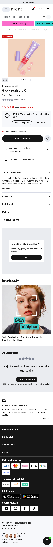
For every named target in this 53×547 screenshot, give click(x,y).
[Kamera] (44, 17)
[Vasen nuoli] (40, 418)
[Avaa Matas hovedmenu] (6, 9)
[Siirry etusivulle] (16, 9)
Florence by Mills (10, 86)
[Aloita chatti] (47, 541)
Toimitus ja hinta (10, 219)
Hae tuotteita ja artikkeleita (16, 17)
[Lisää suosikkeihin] (47, 138)
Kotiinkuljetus (26, 2)
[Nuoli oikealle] (48, 418)
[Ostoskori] (48, 9)
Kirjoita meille (8, 528)
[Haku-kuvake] (48, 17)
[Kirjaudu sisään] (33, 9)
